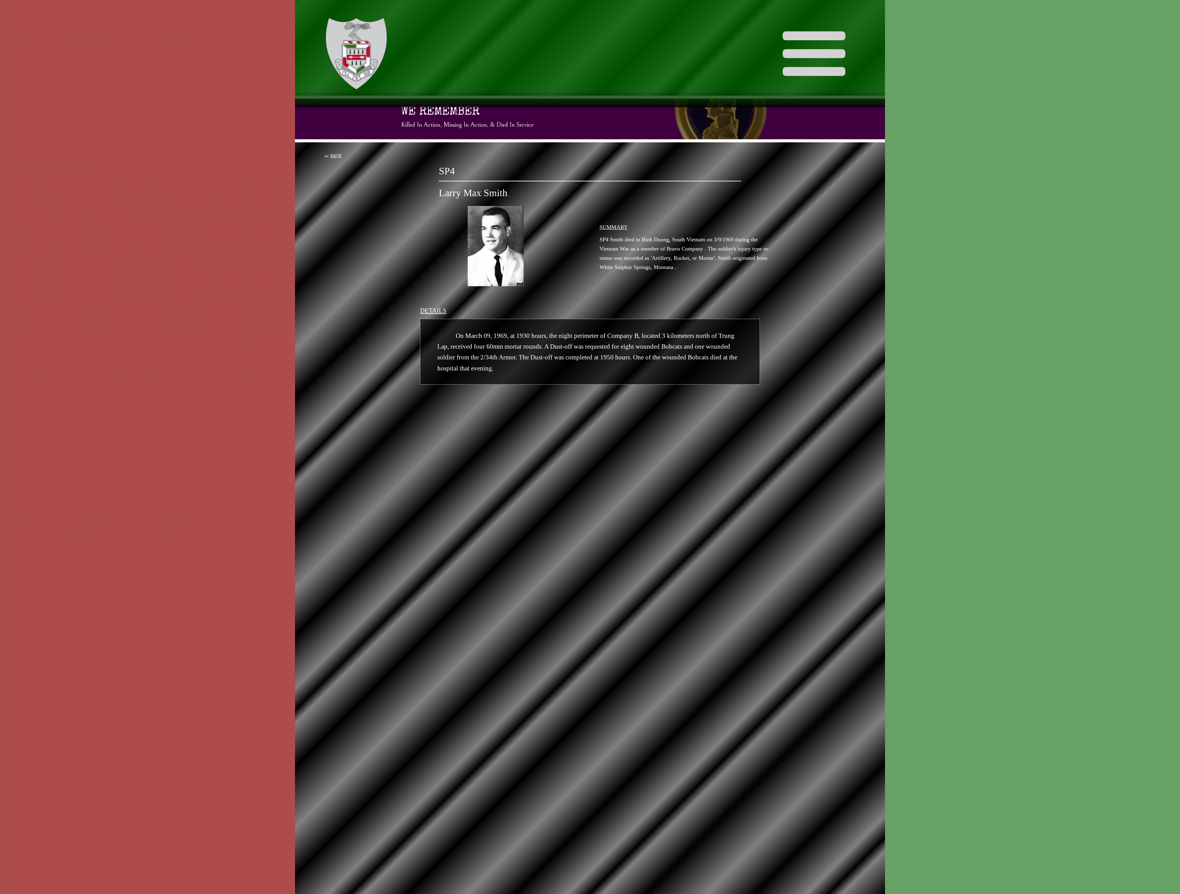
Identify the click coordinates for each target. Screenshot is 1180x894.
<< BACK (332, 157)
